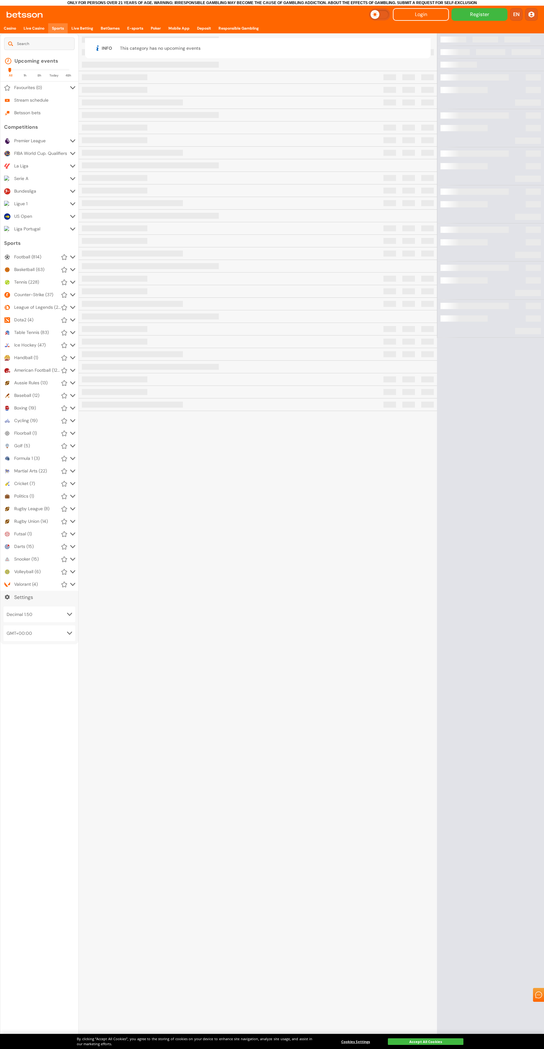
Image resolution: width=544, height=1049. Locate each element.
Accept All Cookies (425, 1041)
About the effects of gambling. (362, 3)
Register (479, 14)
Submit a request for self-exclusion (437, 3)
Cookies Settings (355, 1041)
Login (421, 14)
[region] (272, 1041)
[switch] (379, 14)
